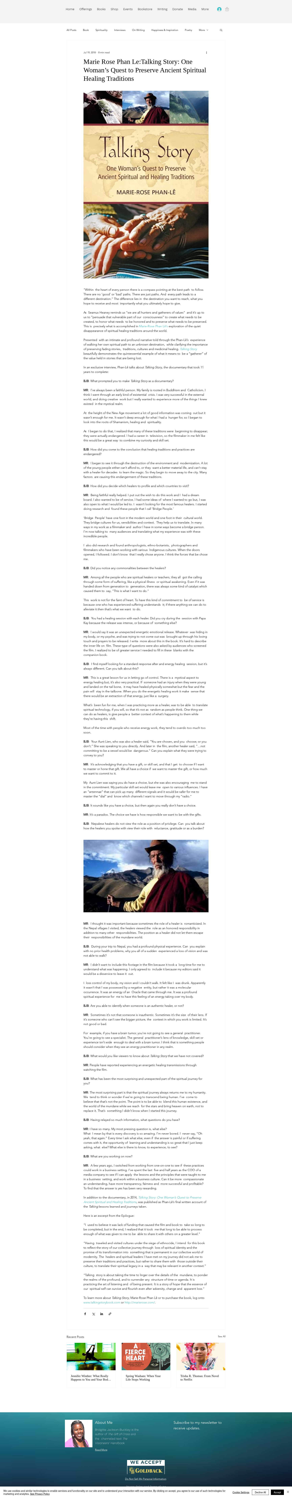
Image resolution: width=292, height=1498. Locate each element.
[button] (114, 9)
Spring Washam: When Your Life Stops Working (143, 1377)
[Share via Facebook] (85, 1313)
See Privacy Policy (40, 1493)
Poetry (188, 30)
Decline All (260, 1492)
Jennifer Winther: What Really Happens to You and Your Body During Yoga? (90, 1377)
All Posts (71, 30)
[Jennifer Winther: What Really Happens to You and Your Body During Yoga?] (91, 1356)
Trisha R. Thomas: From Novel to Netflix (199, 1377)
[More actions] (206, 52)
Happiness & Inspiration (164, 30)
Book (86, 30)
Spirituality (101, 30)
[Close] (288, 1492)
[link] (227, 9)
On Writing (138, 30)
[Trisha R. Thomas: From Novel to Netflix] (200, 1356)
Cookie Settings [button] (241, 1492)
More (202, 30)
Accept (277, 1492)
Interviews (119, 30)
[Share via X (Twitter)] (93, 1313)
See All (221, 1336)
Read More (101, 1449)
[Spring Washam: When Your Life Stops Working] (146, 1356)
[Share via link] (110, 1313)
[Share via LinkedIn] (101, 1313)
